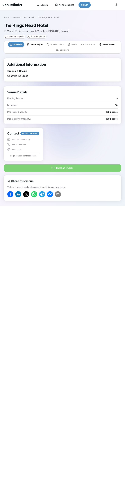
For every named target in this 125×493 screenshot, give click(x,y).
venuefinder (12, 4)
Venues (16, 17)
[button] (23, 144)
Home (6, 17)
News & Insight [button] (66, 5)
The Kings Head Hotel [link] (48, 17)
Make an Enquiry (64, 168)
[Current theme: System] (116, 5)
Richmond (29, 17)
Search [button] (44, 5)
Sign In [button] (84, 5)
